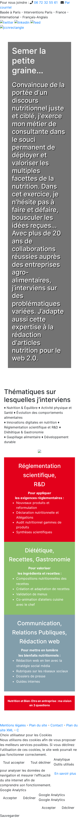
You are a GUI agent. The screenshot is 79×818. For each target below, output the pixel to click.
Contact (56, 725)
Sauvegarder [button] (9, 816)
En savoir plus (65, 773)
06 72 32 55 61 (46, 2)
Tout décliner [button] (41, 762)
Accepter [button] (10, 798)
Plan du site (38, 725)
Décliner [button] (29, 798)
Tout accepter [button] (14, 762)
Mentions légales (13, 725)
